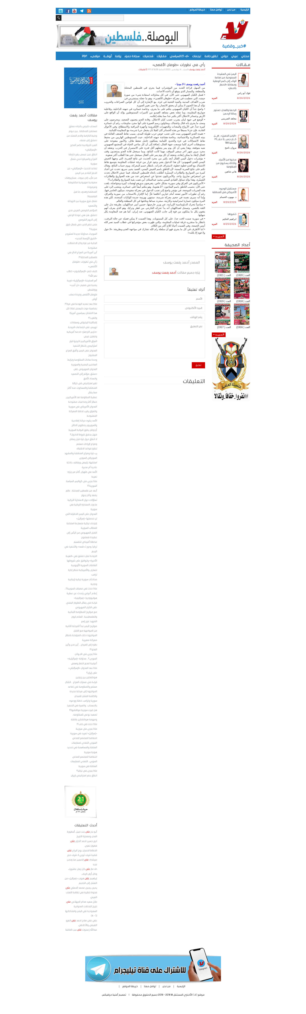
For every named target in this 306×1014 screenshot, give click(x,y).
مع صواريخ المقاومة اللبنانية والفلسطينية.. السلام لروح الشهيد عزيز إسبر (82, 617)
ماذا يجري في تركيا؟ (86, 771)
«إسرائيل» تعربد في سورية (83, 733)
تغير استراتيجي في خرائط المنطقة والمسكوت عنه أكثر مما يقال (82, 388)
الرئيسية (244, 9)
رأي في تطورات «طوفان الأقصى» (178, 65)
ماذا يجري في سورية (86, 729)
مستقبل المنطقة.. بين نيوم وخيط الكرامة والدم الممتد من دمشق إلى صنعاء (82, 136)
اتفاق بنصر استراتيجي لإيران (84, 775)
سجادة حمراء (132, 56)
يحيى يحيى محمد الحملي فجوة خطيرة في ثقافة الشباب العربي (81, 893)
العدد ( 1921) (224, 275)
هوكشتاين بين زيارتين (86, 677)
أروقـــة (107, 56)
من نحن (231, 9)
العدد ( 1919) (224, 301)
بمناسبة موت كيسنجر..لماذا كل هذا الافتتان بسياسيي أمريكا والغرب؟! (81, 313)
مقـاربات (161, 56)
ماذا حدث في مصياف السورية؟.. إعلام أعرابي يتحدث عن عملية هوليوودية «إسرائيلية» (81, 593)
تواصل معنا (216, 9)
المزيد (214, 98)
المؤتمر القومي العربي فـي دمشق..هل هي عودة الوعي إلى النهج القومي (82, 215)
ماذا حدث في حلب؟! (87, 724)
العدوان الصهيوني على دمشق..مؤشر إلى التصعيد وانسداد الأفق (84, 374)
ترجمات (196, 56)
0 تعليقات (143, 70)
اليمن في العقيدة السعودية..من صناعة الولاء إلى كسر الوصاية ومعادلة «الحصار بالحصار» (224, 81)
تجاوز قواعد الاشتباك (86, 448)
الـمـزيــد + (218, 236)
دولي (224, 56)
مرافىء (95, 56)
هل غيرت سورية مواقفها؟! (83, 710)
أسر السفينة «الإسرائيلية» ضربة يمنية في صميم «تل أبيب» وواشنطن (82, 285)
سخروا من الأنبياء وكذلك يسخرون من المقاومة (226, 163)
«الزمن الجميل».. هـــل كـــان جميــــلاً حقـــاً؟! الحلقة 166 (225, 139)
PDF (84, 56)
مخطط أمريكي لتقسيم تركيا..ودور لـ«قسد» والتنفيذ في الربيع (80, 547)
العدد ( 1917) (224, 327)
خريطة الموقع (197, 9)
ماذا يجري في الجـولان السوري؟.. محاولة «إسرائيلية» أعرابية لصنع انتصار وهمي (82, 659)
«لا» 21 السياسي (179, 56)
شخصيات (148, 56)
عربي (234, 56)
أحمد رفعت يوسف (197, 70)
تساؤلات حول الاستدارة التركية (82, 500)
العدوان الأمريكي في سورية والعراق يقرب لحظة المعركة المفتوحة (83, 411)
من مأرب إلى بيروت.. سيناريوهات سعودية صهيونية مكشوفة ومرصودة (81, 183)
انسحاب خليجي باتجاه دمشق (83, 126)
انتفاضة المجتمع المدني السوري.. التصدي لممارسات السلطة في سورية (83, 761)
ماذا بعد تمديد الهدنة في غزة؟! (81, 304)
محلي (245, 56)
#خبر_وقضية (234, 46)
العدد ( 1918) (243, 301)
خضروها (232, 214)
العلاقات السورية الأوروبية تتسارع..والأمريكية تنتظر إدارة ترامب (82, 570)
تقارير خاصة (211, 56)
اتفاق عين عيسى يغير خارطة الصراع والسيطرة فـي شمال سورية (83, 159)
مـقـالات (243, 65)
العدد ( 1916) (243, 327)
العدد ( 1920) (243, 275)
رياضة (118, 56)
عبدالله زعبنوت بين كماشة (81, 930)
